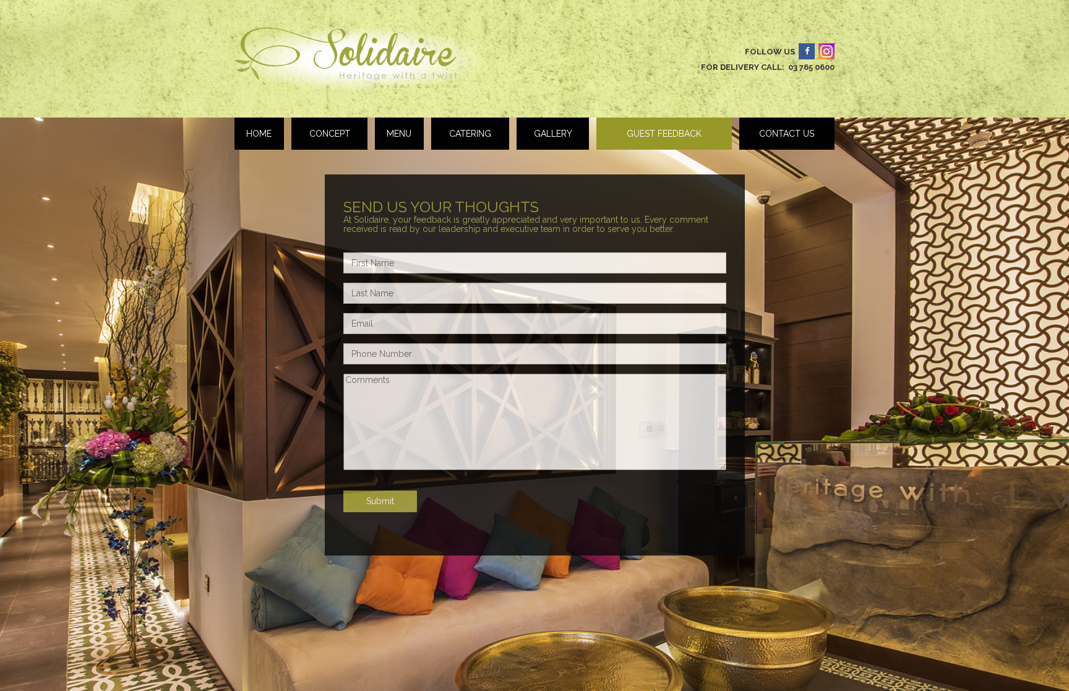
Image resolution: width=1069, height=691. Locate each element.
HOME (259, 134)
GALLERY (553, 134)
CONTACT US (786, 134)
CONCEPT (329, 134)
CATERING (470, 134)
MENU (399, 134)
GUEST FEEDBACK (664, 134)
